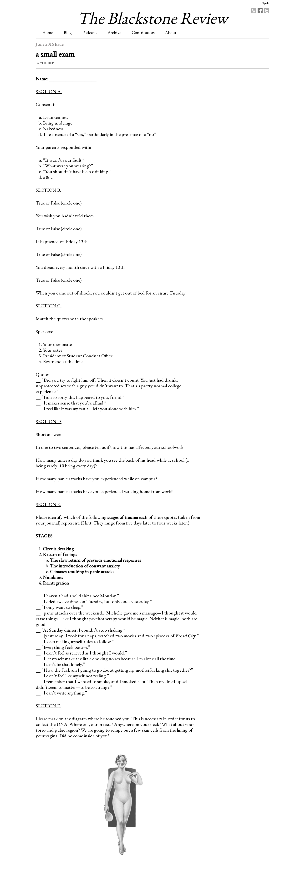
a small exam (55, 54)
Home (47, 32)
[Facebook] (260, 10)
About (170, 32)
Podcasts (89, 32)
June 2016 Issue (50, 44)
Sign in (265, 3)
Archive (114, 32)
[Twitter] (266, 10)
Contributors (143, 32)
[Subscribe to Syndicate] (253, 10)
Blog (68, 32)
